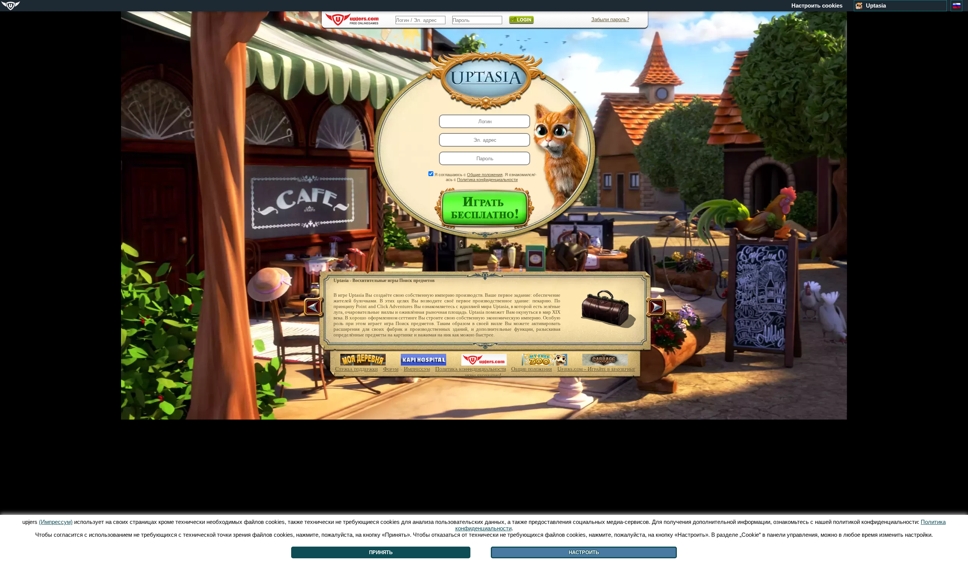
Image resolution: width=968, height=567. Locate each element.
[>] (655, 308)
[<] (314, 308)
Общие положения (485, 174)
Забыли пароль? (610, 19)
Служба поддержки (356, 369)
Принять (380, 552)
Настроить (584, 552)
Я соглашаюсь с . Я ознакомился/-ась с (485, 177)
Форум (391, 369)
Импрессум (417, 369)
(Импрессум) (56, 522)
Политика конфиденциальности (487, 179)
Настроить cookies (816, 6)
